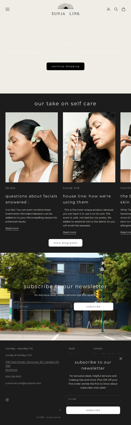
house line (71, 188)
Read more (12, 228)
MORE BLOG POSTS (65, 242)
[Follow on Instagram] (7, 400)
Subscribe (93, 410)
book (72, 348)
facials (10, 188)
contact (98, 348)
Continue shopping (66, 66)
